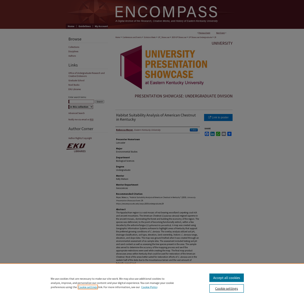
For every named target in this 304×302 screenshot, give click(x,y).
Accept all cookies (226, 277)
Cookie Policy (149, 287)
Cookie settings (87, 287)
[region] (152, 282)
